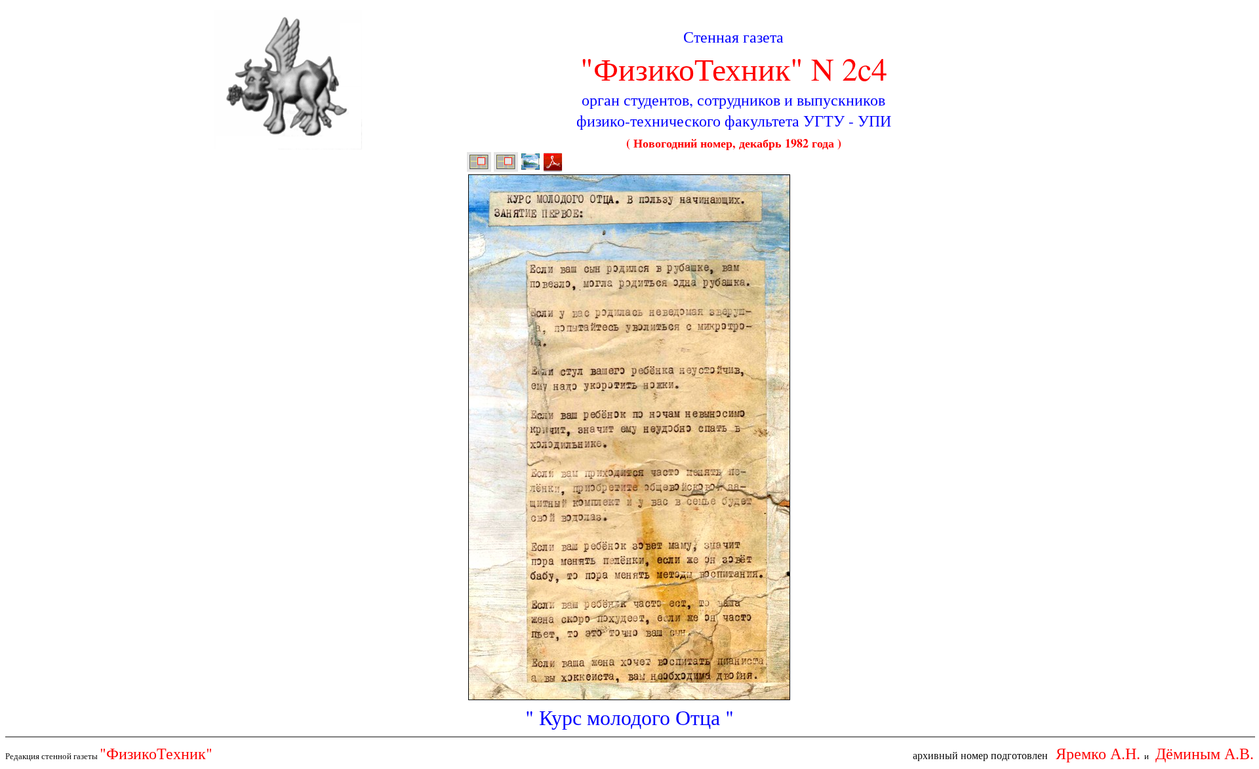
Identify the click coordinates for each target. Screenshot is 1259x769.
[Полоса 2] (506, 168)
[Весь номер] (479, 168)
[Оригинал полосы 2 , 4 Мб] (553, 168)
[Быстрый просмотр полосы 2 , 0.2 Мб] (530, 168)
